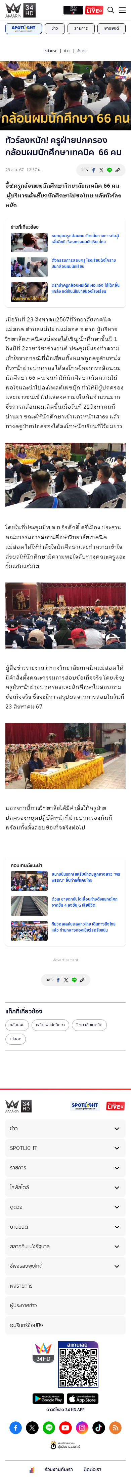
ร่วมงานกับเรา (59, 1470)
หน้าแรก (50, 51)
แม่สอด (15, 1039)
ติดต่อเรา (92, 1470)
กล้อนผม (17, 1025)
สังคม (82, 51)
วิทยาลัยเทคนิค (89, 1025)
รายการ (81, 28)
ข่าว (54, 28)
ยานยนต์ (111, 28)
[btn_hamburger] (122, 10)
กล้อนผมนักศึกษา (50, 1025)
